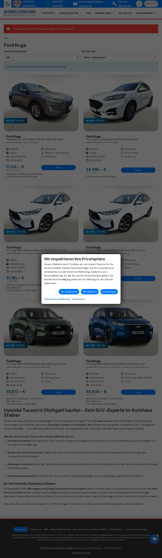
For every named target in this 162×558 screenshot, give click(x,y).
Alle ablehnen (90, 291)
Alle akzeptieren (69, 291)
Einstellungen (109, 291)
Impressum (78, 299)
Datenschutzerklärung (57, 299)
